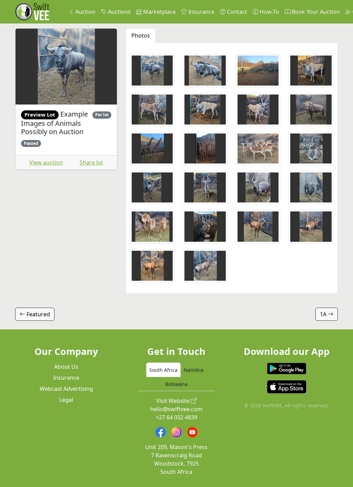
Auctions (119, 12)
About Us (66, 366)
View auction (46, 162)
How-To (268, 12)
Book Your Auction (315, 12)
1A (324, 314)
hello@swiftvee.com (176, 409)
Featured (37, 314)
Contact (236, 12)
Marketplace (159, 12)
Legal (66, 400)
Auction (84, 12)
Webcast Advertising (66, 388)
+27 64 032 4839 (176, 417)
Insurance (200, 12)
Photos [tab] (140, 35)
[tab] (163, 369)
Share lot (91, 162)
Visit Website (173, 401)
